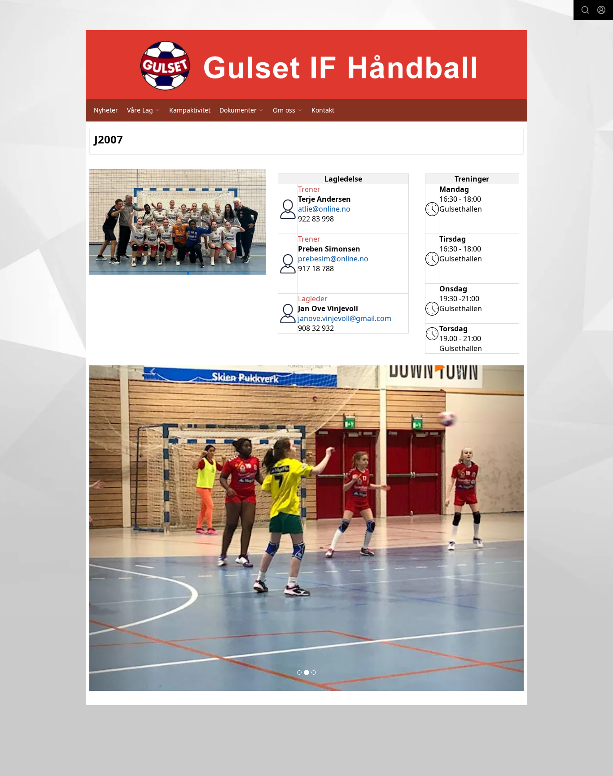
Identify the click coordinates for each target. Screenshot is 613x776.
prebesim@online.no (333, 259)
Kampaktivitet (189, 110)
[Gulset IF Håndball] (306, 66)
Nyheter (106, 110)
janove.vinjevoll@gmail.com (344, 318)
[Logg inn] (601, 10)
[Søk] (585, 10)
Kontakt (322, 110)
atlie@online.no (324, 209)
